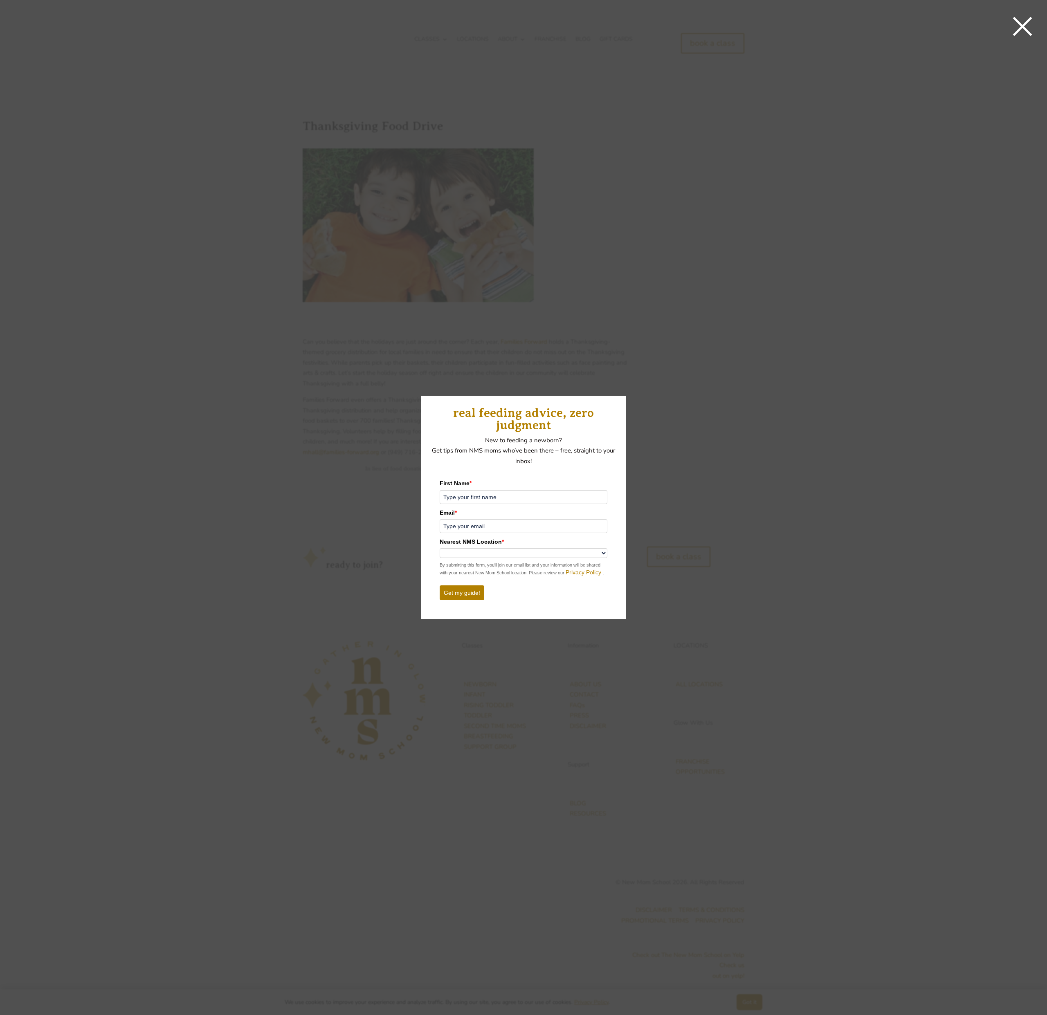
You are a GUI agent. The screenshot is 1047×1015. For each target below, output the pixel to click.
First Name (456, 483)
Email (448, 512)
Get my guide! (462, 592)
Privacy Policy (584, 572)
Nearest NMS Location (472, 541)
